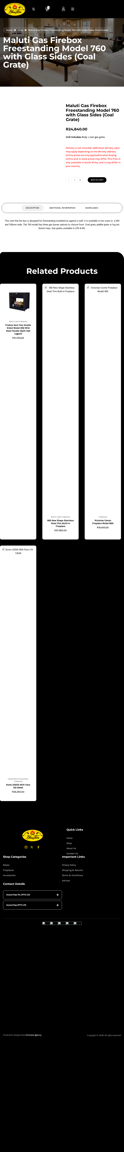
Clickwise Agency (33, 1035)
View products (60, 535)
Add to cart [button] (18, 343)
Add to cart (97, 180)
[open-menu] (73, 10)
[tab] (32, 895)
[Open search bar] (34, 9)
